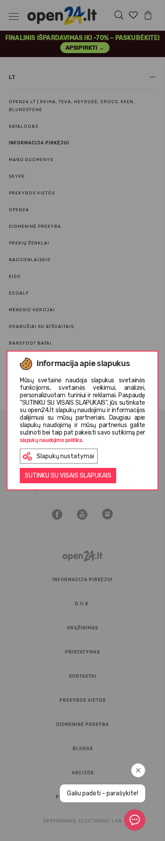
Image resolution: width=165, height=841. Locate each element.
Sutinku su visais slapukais (68, 475)
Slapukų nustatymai (65, 456)
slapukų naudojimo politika (51, 440)
